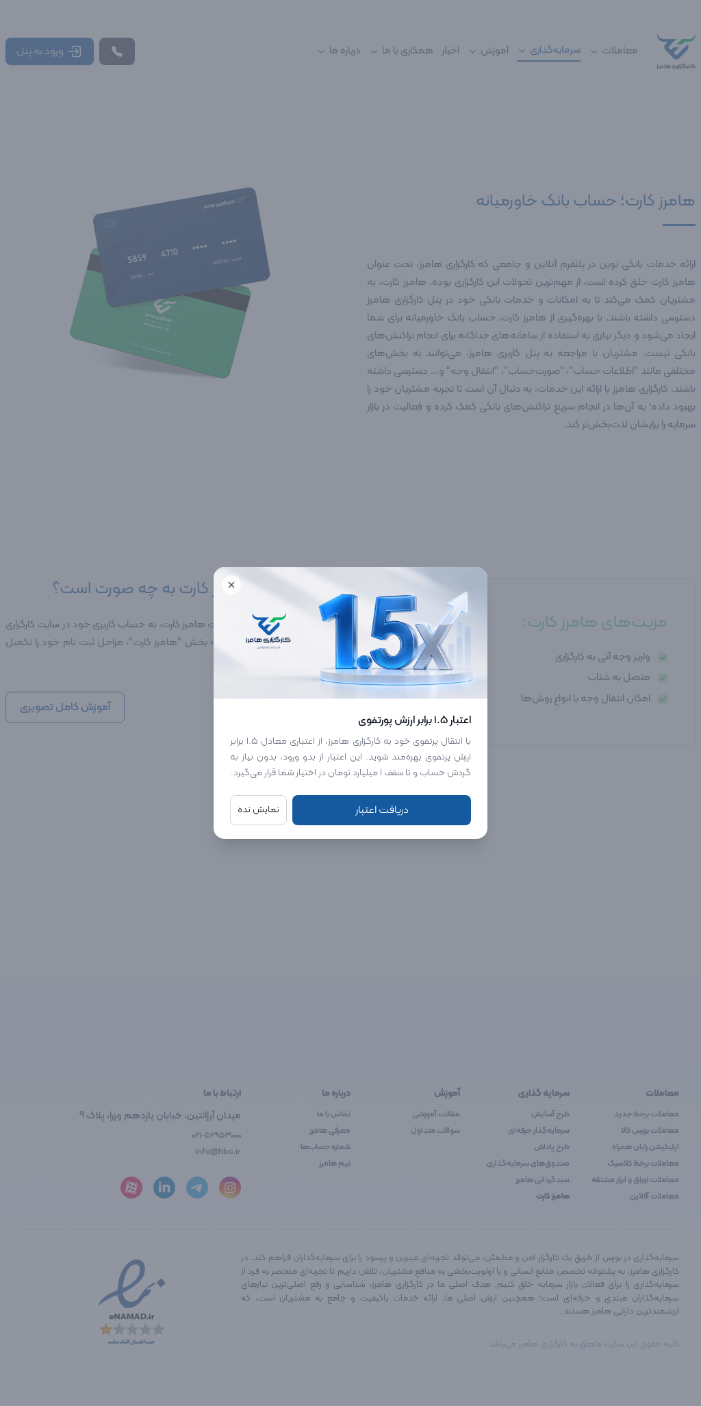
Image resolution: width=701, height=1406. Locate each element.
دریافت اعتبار (382, 810)
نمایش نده (258, 810)
